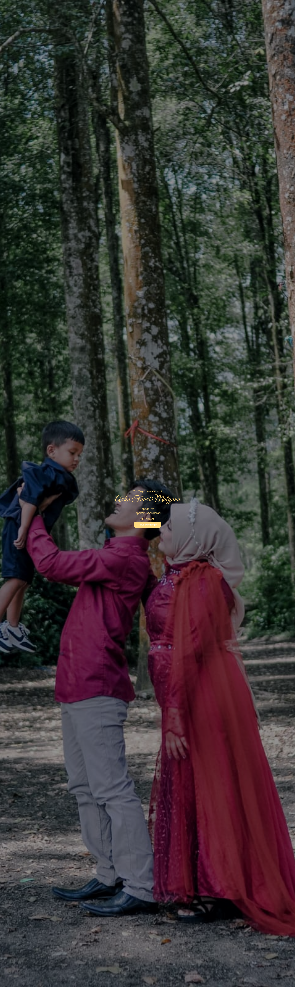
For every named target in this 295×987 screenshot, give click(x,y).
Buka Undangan (148, 524)
